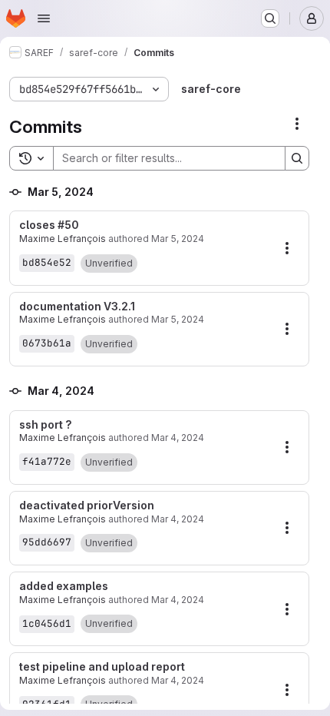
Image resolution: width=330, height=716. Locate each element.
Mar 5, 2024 (177, 238)
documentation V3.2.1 (77, 306)
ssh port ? (45, 425)
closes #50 (49, 225)
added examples (63, 586)
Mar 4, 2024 (177, 437)
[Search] (297, 158)
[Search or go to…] (270, 18)
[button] (109, 263)
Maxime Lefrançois (62, 238)
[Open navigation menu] (43, 18)
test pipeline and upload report (102, 667)
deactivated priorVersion (86, 505)
